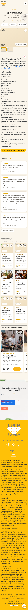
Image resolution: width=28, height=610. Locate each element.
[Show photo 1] (4, 49)
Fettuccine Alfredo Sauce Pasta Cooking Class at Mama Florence (13, 484)
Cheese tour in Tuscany (13, 558)
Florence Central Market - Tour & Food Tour (13, 531)
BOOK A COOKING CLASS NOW (13, 150)
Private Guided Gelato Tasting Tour (16, 550)
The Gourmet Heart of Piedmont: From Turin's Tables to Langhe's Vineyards (12, 575)
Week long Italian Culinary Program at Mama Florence (13, 556)
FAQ (17, 594)
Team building (6, 498)
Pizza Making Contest (14, 518)
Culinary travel (6, 566)
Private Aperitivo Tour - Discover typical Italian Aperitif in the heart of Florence (13, 548)
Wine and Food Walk (12, 507)
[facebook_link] (8, 444)
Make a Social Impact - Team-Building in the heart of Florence (13, 520)
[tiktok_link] (18, 444)
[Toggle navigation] (25, 3)
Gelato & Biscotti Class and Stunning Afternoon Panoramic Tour (14, 561)
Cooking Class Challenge (19, 504)
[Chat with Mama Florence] (24, 606)
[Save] (4, 245)
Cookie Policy (14, 605)
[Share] (8, 245)
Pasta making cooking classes (11, 460)
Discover (17, 369)
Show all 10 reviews (8, 230)
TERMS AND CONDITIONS (8, 594)
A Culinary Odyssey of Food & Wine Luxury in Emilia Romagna (12, 579)
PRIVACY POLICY (14, 596)
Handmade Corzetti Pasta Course (10, 462)
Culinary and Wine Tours (9, 529)
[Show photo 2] (10, 49)
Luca (5, 21)
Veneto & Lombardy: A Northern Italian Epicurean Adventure (12, 586)
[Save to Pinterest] (25, 30)
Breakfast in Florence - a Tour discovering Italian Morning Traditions (13, 534)
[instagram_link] (13, 444)
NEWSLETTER (22, 594)
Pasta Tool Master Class (19, 487)
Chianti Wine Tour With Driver (9, 533)
